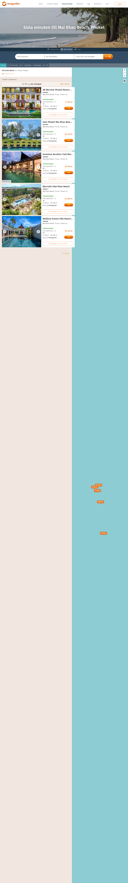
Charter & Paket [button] (52, 4)
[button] (29, 56)
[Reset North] (124, 75)
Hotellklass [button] (27, 65)
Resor (41, 4)
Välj (69, 108)
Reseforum (98, 4)
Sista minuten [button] (67, 4)
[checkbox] (8, 65)
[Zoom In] (124, 69)
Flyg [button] (88, 4)
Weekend (79, 4)
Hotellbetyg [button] (37, 65)
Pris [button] (21, 65)
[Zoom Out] (124, 72)
